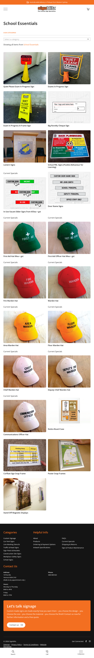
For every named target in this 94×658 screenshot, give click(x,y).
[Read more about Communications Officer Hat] (24, 415)
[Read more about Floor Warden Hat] (69, 326)
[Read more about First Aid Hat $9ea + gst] (24, 237)
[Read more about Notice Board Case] (69, 415)
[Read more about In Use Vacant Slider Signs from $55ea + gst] (24, 193)
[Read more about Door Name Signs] (69, 193)
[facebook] (86, 641)
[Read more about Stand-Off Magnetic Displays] (24, 497)
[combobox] (47, 39)
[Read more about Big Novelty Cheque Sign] (69, 110)
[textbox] (47, 39)
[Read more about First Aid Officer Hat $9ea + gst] (69, 237)
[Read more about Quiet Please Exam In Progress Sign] (24, 70)
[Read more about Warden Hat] (69, 282)
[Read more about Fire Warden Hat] (24, 282)
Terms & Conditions (31, 644)
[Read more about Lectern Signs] (24, 150)
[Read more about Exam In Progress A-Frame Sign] (24, 110)
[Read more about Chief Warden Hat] (24, 371)
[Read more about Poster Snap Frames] (69, 457)
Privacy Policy (16, 644)
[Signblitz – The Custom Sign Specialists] (47, 7)
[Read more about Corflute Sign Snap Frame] (24, 457)
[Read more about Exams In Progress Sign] (69, 70)
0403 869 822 (52, 575)
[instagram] (90, 641)
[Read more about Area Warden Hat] (24, 326)
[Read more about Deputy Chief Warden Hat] (69, 371)
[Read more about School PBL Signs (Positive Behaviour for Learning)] (69, 150)
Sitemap (6, 644)
